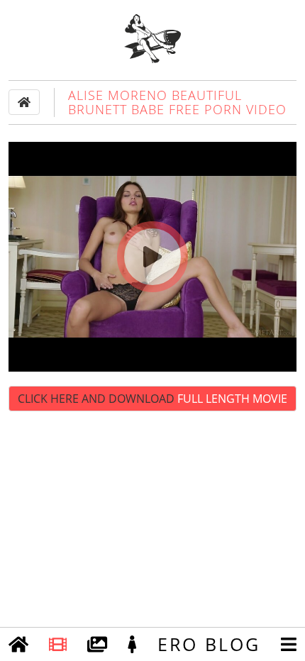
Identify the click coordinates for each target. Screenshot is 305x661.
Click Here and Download (152, 398)
